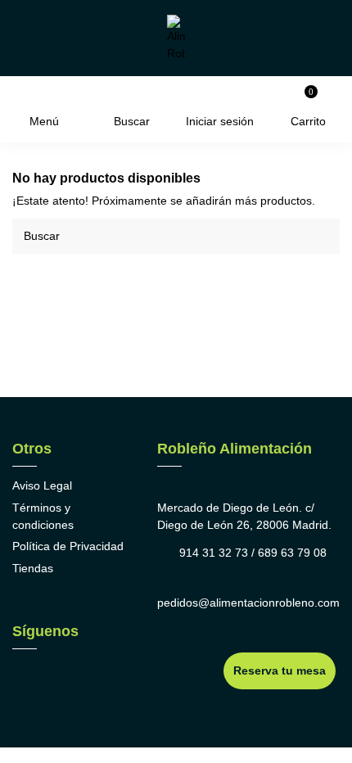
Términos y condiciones (43, 516)
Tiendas (32, 568)
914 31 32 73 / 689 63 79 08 (253, 552)
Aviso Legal (42, 485)
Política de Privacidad (68, 546)
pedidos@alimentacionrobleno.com (248, 602)
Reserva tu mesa (279, 670)
